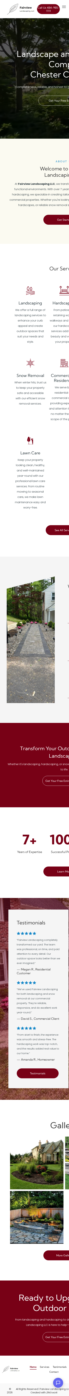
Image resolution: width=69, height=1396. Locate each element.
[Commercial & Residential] (64, 367)
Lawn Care (30, 452)
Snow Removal (30, 375)
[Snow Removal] (30, 367)
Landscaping (30, 302)
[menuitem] (33, 1367)
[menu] (64, 6)
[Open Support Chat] (58, 1383)
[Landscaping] (30, 295)
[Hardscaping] (64, 295)
